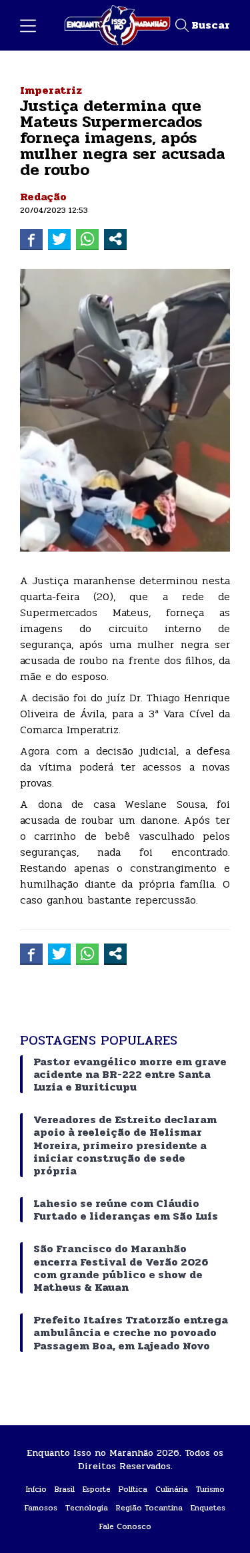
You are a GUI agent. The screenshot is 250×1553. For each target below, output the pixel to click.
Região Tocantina (149, 1508)
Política (133, 1489)
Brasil (65, 1489)
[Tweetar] (59, 239)
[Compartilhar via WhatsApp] (87, 239)
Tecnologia (86, 1508)
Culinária (171, 1489)
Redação (43, 196)
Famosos (41, 1508)
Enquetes (208, 1508)
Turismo (210, 1489)
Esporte (97, 1489)
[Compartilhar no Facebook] (31, 239)
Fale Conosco (125, 1526)
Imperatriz (51, 90)
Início (36, 1489)
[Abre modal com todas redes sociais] (115, 239)
